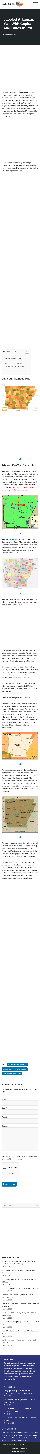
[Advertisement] (20, 71)
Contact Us (25, 1449)
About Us (14, 1449)
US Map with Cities (23, 1438)
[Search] (37, 1205)
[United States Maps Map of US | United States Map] (13, 4)
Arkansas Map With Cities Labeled (18, 364)
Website (5, 1117)
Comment (6, 1126)
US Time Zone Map (21, 1432)
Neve (4, 1444)
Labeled (12, 539)
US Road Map (22, 1440)
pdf (20, 459)
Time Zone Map (7, 1432)
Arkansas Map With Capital (16, 366)
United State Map (12, 1435)
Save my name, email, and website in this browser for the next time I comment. (20, 1157)
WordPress (20, 1444)
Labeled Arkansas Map (13, 358)
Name (4, 1099)
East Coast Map (26, 1435)
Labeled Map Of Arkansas (12, 1073)
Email (4, 1108)
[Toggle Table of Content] (26, 352)
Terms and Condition (20, 1451)
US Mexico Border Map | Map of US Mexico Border (20, 1288)
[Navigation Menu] (35, 4)
